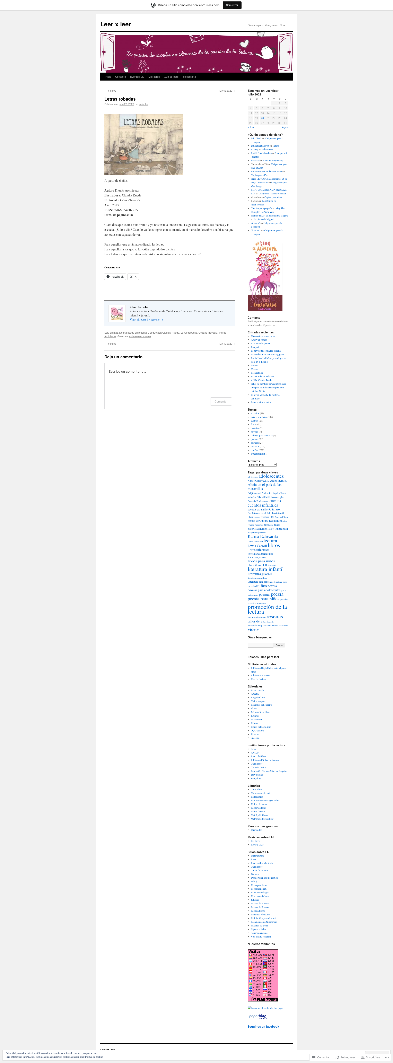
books (274, 497)
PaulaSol (255, 160)
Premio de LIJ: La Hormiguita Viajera (269, 215)
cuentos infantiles (263, 505)
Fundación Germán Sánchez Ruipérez (269, 771)
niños (262, 585)
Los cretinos (257, 372)
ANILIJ (255, 752)
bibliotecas (263, 497)
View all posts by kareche (146, 319)
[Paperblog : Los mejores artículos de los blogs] (258, 1019)
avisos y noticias (259, 416)
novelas (254, 431)
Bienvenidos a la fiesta (262, 863)
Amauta (255, 693)
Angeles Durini (279, 493)
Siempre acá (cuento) (273, 160)
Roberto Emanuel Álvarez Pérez (266, 171)
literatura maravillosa (257, 577)
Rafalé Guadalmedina (261, 153)
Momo (254, 365)
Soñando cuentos (259, 932)
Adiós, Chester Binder (262, 380)
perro (283, 590)
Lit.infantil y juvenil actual (263, 918)
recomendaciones (257, 617)
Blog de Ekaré (258, 697)
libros (274, 545)
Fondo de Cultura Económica (265, 521)
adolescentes (271, 475)
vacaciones (283, 625)
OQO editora (257, 730)
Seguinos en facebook (263, 1026)
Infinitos (110, 90)
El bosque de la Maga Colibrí (265, 800)
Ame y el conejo (259, 339)
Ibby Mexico (257, 774)
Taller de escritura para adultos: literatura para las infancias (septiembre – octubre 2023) (269, 387)
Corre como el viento (261, 793)
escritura (265, 516)
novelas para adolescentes (264, 590)
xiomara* (255, 222)
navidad (252, 586)
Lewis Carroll (257, 545)
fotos (284, 520)
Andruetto (267, 493)
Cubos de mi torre (259, 870)
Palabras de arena (259, 925)
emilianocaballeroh (260, 145)
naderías (255, 427)
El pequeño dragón (260, 892)
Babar (254, 859)
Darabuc (255, 874)
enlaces (257, 517)
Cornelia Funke (255, 501)
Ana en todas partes (260, 343)
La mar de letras (258, 807)
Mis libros (154, 76)
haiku (270, 524)
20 (262, 118)
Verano (275, 145)
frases (254, 424)
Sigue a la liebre (258, 929)
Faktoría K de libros (260, 712)
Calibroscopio (257, 701)
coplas (281, 497)
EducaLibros (257, 796)
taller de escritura (260, 620)
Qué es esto (171, 76)
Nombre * (256, 230)
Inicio (108, 76)
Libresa (254, 723)
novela (272, 585)
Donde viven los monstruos (264, 877)
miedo (273, 581)
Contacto (120, 76)
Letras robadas (120, 99)
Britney (254, 149)
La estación (256, 719)
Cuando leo (256, 829)
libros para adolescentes (260, 553)
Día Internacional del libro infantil (266, 513)
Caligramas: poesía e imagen (272, 193)
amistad (257, 493)
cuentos (254, 420)
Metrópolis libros (259, 815)
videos (254, 629)
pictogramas (253, 594)
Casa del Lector (258, 767)
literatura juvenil (260, 573)
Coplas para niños (259, 175)
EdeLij (254, 881)
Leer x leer (115, 23)
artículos (255, 413)
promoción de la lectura (267, 608)
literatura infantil (266, 568)
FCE (272, 516)
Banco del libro (258, 756)
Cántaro (274, 509)
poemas (254, 439)
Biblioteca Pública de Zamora (265, 759)
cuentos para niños (258, 509)
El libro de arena (259, 804)
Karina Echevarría (263, 536)
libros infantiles (258, 549)
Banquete (255, 347)
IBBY (271, 528)
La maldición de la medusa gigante (267, 354)
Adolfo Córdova (256, 480)
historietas (253, 528)
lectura (270, 540)
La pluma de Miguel (263, 219)
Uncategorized (258, 453)
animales (252, 497)
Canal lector (256, 763)
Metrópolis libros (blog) (262, 818)
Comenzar (232, 5)
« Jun (251, 127)
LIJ (265, 565)
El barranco (267, 149)
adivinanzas (253, 476)
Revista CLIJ (257, 844)
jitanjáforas (253, 532)
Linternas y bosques (260, 914)
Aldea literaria (278, 480)
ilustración (281, 528)
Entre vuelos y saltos (261, 402)
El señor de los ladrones (262, 376)
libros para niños (261, 561)
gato (266, 524)
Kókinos (255, 715)
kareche (143, 104)
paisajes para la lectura (261, 435)
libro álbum (255, 565)
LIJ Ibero (255, 840)
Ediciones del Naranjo (261, 704)
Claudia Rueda (170, 332)
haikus (277, 524)
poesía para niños (263, 598)
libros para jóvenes (257, 557)
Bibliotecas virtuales (260, 675)
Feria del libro (281, 517)
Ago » (285, 127)
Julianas (255, 899)
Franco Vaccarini (255, 524)
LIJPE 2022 (227, 90)
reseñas (142, 332)
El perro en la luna (260, 896)
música (279, 581)
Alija (251, 493)
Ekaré (250, 516)
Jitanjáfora (256, 778)
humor (263, 528)
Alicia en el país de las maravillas (264, 486)
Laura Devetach (255, 541)
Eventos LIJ (137, 76)
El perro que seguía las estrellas (266, 350)
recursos (255, 446)
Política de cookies (94, 1056)
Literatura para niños (259, 581)
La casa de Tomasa (260, 903)
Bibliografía (189, 76)
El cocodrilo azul (259, 888)
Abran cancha (257, 690)
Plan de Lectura (258, 679)
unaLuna (255, 737)
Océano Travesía (208, 332)
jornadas (262, 532)
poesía (277, 594)
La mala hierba (258, 910)
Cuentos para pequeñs (261, 208)
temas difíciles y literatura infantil (263, 625)
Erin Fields (256, 138)
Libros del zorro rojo (261, 726)
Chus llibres (257, 789)
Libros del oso (258, 811)
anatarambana (257, 855)
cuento (266, 501)
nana (285, 581)
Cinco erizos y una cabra (263, 336)
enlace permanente (140, 336)
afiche (267, 480)
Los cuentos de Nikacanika (264, 921)
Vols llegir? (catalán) (261, 936)
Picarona (255, 734)
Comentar (221, 401)
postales (255, 442)
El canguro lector (259, 885)
